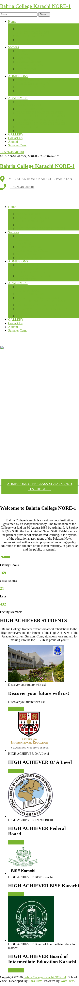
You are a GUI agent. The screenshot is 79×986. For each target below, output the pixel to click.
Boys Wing (23, 58)
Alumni (13, 141)
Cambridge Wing (27, 50)
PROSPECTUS (26, 94)
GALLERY (15, 134)
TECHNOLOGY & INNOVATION (39, 120)
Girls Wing (23, 54)
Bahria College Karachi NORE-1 (35, 6)
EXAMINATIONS (28, 105)
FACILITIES (24, 39)
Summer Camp (17, 145)
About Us (22, 25)
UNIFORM (23, 101)
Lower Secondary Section (32, 65)
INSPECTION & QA (30, 36)
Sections (13, 47)
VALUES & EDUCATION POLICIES (41, 123)
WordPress (67, 981)
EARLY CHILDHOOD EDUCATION (41, 130)
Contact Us (15, 138)
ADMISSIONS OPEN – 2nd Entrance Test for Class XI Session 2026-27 (46, 81)
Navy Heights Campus (30, 72)
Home (12, 21)
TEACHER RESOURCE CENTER (40, 112)
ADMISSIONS (18, 76)
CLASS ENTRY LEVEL (32, 87)
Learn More (16, 708)
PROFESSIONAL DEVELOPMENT (41, 116)
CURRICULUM (27, 127)
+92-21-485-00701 (12, 152)
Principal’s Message (29, 29)
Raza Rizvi (35, 981)
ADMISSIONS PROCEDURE (36, 90)
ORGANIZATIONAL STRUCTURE (41, 43)
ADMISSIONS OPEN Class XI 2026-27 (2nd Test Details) (39, 486)
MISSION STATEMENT (32, 32)
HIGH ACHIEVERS (30, 109)
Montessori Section (28, 61)
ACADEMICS (18, 98)
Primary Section (26, 69)
